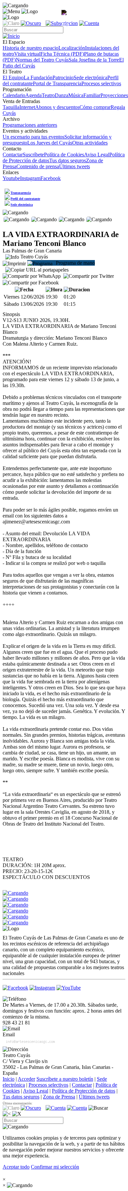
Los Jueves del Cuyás (49, 143)
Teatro (48, 95)
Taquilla (11, 107)
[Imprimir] (14, 263)
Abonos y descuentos (57, 107)
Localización (71, 48)
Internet (27, 107)
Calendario (14, 95)
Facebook (50, 178)
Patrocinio (63, 77)
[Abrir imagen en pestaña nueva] (65, 18)
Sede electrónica (90, 77)
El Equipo (13, 77)
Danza (61, 95)
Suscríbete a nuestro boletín (64, 1079)
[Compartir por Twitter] (88, 276)
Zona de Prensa (59, 1096)
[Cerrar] (16, 1114)
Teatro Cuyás (33, 256)
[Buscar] (98, 1108)
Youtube (11, 178)
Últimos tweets (74, 166)
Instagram (30, 178)
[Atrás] (7, 1114)
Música (75, 95)
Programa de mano (74, 263)
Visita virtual (27, 54)
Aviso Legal (96, 154)
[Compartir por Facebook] (31, 283)
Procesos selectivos (101, 83)
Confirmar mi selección (55, 1167)
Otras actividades (90, 143)
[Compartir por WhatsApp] (32, 276)
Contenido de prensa (37, 166)
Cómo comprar (95, 107)
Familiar (91, 95)
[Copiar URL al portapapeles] (37, 270)
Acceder (26, 1079)
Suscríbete (33, 154)
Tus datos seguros (67, 160)
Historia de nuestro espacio (30, 48)
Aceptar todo (16, 1167)
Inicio (8, 1079)
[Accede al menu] (11, 11)
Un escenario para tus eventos (33, 137)
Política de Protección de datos (83, 1091)
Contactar (13, 154)
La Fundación (38, 77)
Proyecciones (114, 95)
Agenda (33, 95)
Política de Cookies (64, 154)
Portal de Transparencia (57, 83)
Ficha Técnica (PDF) (62, 54)
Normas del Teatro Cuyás (42, 60)
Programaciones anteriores (30, 125)
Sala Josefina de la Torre (94, 60)
